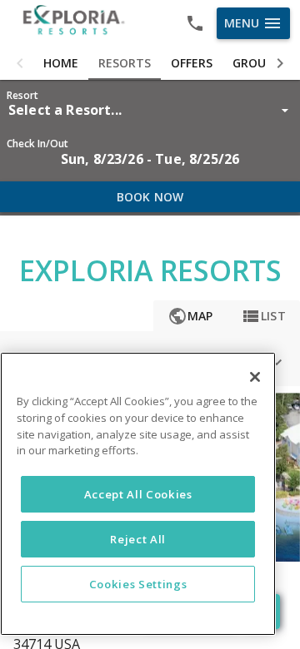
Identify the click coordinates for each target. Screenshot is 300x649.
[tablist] (150, 63)
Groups (255, 63)
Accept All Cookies (138, 494)
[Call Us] (195, 23)
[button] (20, 63)
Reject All (138, 539)
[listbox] (150, 110)
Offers (191, 63)
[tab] (60, 63)
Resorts (124, 63)
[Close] (255, 377)
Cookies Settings (138, 584)
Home (60, 63)
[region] (138, 494)
